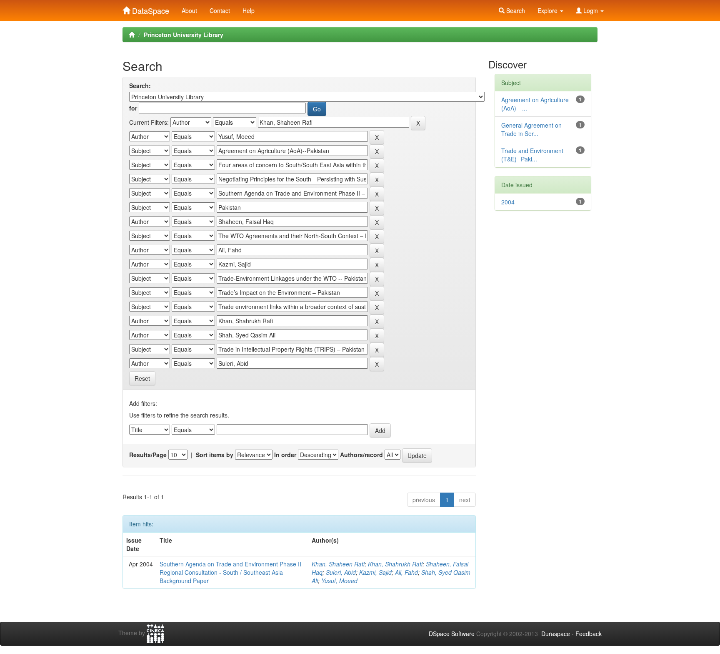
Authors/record (361, 454)
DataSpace (149, 9)
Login (591, 10)
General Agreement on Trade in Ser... (531, 129)
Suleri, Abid (341, 572)
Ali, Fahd (406, 572)
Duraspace (555, 633)
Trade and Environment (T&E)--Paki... (532, 154)
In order (285, 454)
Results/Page (148, 454)
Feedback (588, 633)
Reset (142, 378)
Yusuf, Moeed (339, 580)
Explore (548, 10)
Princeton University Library (183, 34)
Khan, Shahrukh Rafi (395, 564)
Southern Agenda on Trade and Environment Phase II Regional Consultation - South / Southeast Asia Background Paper (230, 572)
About (189, 10)
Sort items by (214, 454)
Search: (140, 85)
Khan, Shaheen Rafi (338, 564)
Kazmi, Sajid (375, 572)
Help (248, 10)
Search (515, 10)
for (133, 108)
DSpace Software (452, 633)
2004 (508, 202)
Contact (220, 10)
